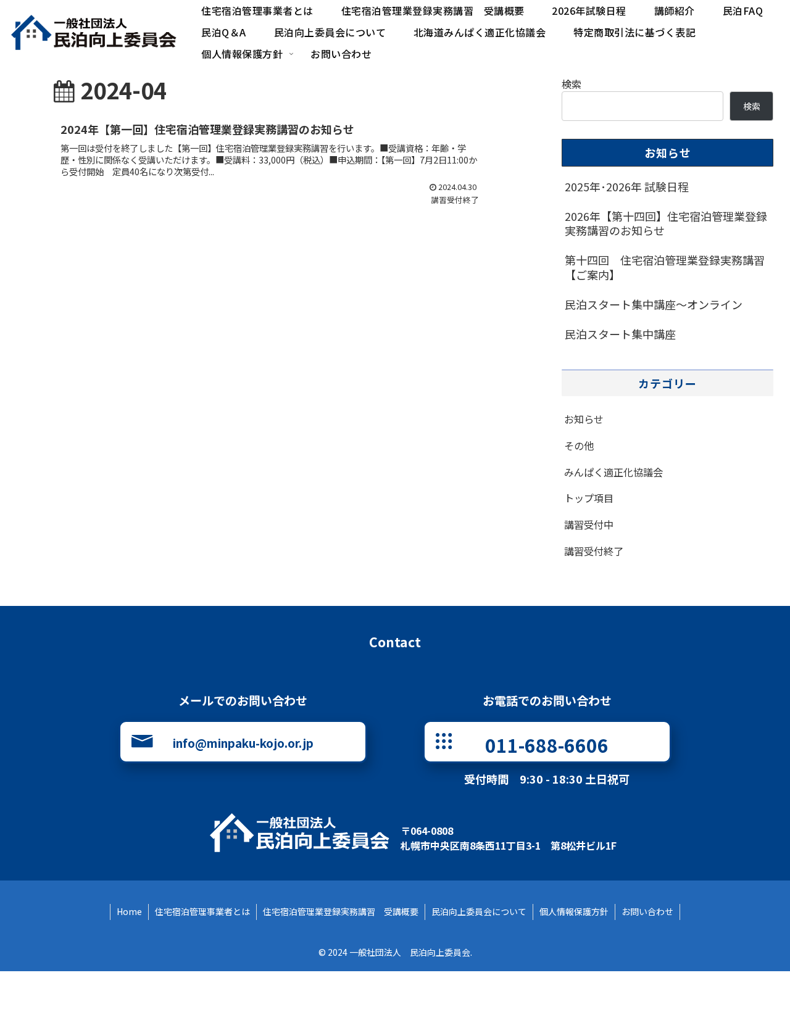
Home (129, 911)
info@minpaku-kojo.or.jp (243, 742)
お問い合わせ (647, 911)
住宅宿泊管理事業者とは (202, 911)
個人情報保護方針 (574, 911)
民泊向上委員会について (478, 911)
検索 (571, 84)
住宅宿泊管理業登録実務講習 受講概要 (340, 911)
